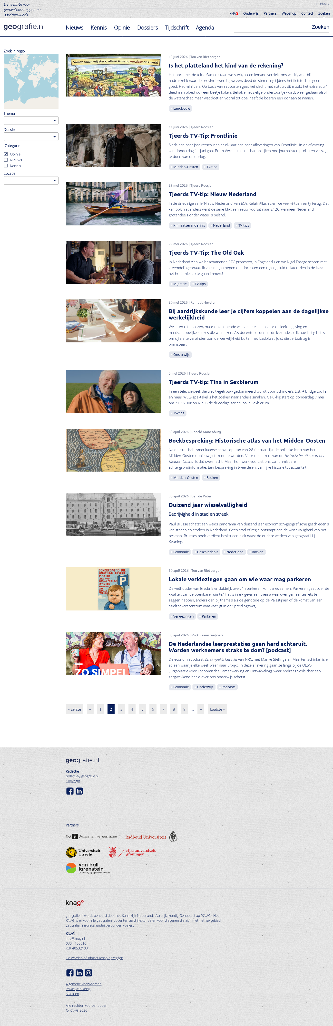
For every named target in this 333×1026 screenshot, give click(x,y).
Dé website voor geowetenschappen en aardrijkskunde (22, 9)
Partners (270, 13)
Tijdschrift (177, 27)
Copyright (73, 781)
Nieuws (74, 27)
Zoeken (324, 13)
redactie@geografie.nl (82, 776)
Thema (9, 113)
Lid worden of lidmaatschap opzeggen (94, 958)
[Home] (24, 27)
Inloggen (322, 4)
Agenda (205, 27)
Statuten (72, 993)
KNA (233, 13)
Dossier (10, 129)
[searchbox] (6, 120)
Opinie (122, 27)
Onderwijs (251, 13)
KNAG (70, 933)
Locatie (9, 173)
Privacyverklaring (78, 989)
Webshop (289, 13)
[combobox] (31, 120)
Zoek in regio (14, 50)
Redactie (72, 771)
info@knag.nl (75, 938)
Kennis (99, 27)
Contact (307, 13)
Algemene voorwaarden (83, 984)
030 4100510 (76, 943)
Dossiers (147, 27)
